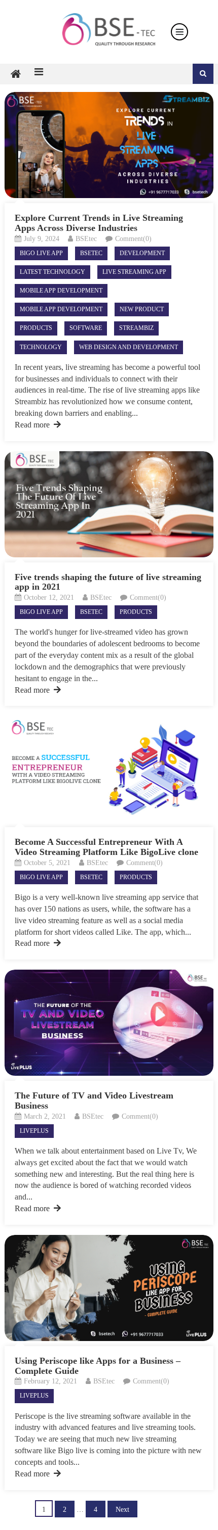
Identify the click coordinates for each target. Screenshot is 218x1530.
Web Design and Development (128, 347)
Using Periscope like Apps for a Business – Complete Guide (97, 1366)
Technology (41, 347)
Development (142, 253)
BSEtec (86, 239)
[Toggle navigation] (179, 31)
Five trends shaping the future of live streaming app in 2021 (108, 582)
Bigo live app (41, 253)
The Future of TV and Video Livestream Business (94, 1100)
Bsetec (91, 253)
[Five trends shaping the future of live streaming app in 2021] (109, 504)
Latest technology (52, 271)
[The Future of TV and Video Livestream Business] (109, 1023)
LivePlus (34, 1130)
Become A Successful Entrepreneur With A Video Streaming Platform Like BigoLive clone (106, 847)
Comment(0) (133, 239)
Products (36, 327)
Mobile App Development (61, 290)
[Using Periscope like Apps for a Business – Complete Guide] (109, 1288)
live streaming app (134, 271)
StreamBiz (136, 327)
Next (122, 1509)
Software (85, 327)
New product (142, 309)
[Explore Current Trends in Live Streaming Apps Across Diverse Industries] (109, 145)
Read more (32, 424)
